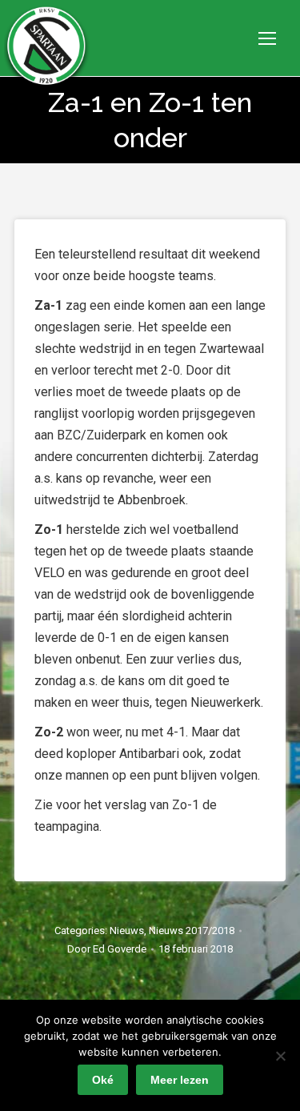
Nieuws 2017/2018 (191, 930)
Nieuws (127, 930)
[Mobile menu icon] (267, 38)
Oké (103, 1079)
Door (106, 949)
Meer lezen (179, 1079)
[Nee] (280, 1056)
